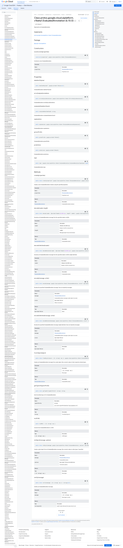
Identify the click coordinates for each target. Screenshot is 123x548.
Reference (16, 8)
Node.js (19, 5)
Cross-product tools (33, 1)
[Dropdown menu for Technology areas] (26, 1)
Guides (9, 8)
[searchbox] (9, 12)
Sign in (120, 1)
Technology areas (21, 1)
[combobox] (91, 1)
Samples (22, 8)
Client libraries (28, 5)
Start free (118, 5)
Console (102, 1)
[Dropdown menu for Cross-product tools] (39, 1)
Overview (4, 8)
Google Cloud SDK (9, 5)
